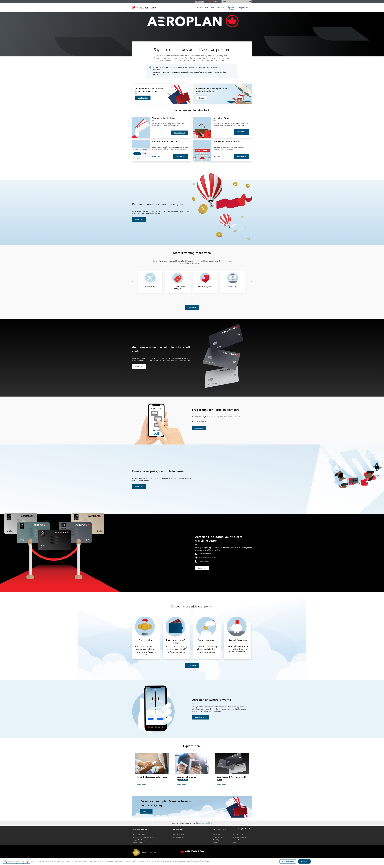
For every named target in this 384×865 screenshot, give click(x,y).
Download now (200, 717)
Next (251, 282)
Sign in (201, 98)
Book (199, 8)
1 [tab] (191, 298)
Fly (212, 8)
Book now (243, 157)
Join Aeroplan (143, 98)
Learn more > (157, 70)
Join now (146, 811)
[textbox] (235, 1)
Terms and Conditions (204, 823)
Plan (206, 8)
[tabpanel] (192, 282)
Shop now (242, 132)
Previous (133, 281)
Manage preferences (288, 861)
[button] (250, 1)
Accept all (304, 861)
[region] (192, 861)
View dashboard (179, 133)
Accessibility (199, 2)
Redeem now (180, 156)
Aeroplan (220, 8)
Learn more (156, 156)
